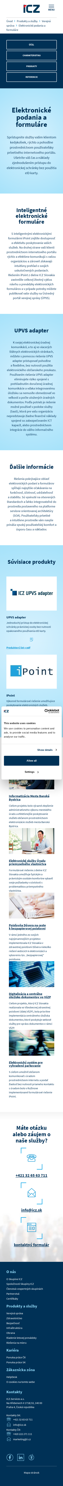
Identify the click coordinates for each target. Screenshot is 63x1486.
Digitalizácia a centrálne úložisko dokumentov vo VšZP (30, 995)
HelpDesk (11, 1377)
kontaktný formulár (31, 1244)
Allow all (32, 760)
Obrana (10, 1333)
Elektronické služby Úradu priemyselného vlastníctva (27, 862)
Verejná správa (14, 1313)
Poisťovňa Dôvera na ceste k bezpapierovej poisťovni (27, 926)
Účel (31, 44)
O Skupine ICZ (14, 1279)
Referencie (32, 77)
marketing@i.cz (22, 1439)
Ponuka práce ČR (16, 1357)
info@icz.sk (31, 1210)
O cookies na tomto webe (20, 1382)
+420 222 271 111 (22, 1434)
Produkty (31, 66)
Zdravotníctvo (14, 1318)
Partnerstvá (12, 1293)
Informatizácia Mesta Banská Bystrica (29, 797)
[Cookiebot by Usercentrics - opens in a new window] (45, 711)
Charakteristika (31, 55)
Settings (29, 771)
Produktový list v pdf (18, 647)
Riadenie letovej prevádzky (21, 1337)
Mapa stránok (31, 1472)
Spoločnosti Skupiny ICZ (20, 1283)
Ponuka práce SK (16, 1362)
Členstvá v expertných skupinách (24, 1288)
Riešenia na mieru (16, 1342)
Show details (45, 749)
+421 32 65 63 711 (31, 1175)
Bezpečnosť (12, 1323)
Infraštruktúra (14, 1328)
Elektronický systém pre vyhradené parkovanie (26, 1064)
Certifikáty (12, 1298)
